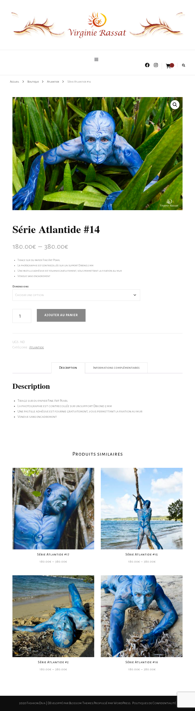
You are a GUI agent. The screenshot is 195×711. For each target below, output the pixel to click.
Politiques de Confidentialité (154, 703)
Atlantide (36, 347)
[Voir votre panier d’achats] (168, 66)
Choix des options (53, 506)
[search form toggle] (183, 65)
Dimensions (20, 286)
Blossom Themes (81, 703)
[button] (175, 104)
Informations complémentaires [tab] (116, 367)
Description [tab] (68, 367)
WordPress (121, 703)
